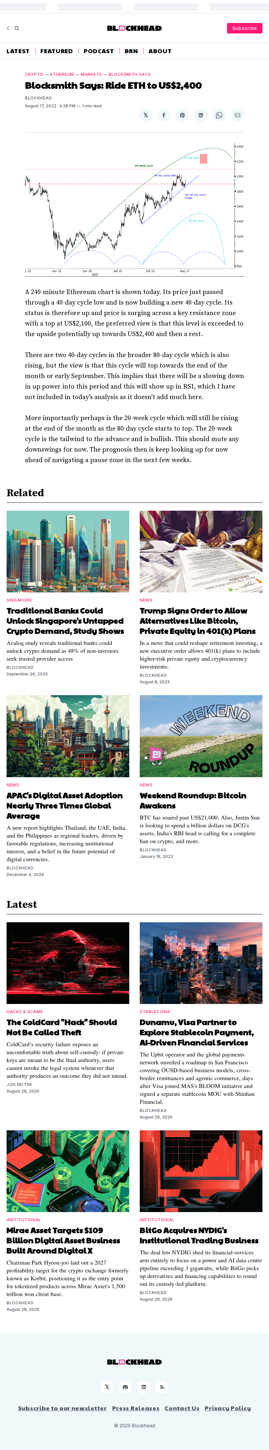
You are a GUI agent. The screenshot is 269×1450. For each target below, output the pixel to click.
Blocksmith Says (130, 74)
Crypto (34, 74)
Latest (18, 50)
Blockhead (38, 98)
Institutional (24, 1219)
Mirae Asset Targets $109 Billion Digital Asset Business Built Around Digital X (63, 1240)
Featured (56, 50)
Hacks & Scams (25, 1011)
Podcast (99, 50)
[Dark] (9, 28)
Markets (91, 74)
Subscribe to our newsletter (62, 1408)
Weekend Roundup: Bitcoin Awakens (193, 800)
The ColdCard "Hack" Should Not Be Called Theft (62, 1026)
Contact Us (182, 1408)
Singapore (19, 600)
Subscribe (244, 28)
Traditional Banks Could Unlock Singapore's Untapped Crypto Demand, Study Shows (65, 620)
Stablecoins (155, 1011)
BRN (131, 50)
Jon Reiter (19, 1084)
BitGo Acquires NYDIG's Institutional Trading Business (199, 1235)
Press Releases (136, 1408)
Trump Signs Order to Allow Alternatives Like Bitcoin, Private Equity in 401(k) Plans (198, 620)
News (146, 600)
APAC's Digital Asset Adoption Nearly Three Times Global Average (65, 805)
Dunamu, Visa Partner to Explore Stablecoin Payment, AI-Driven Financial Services (197, 1032)
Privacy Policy (228, 1408)
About (160, 50)
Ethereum (62, 74)
